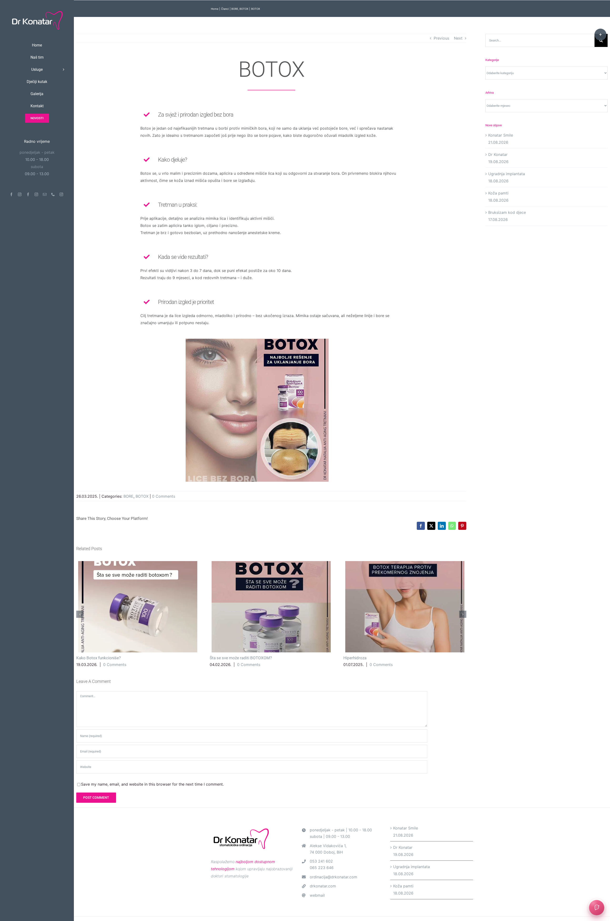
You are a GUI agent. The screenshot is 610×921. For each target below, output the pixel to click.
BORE (128, 496)
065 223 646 (322, 867)
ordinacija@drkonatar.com (333, 877)
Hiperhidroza (404, 606)
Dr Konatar (498, 154)
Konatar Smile (500, 135)
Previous (441, 38)
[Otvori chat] (596, 907)
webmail (317, 895)
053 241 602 (321, 861)
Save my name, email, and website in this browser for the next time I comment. (152, 784)
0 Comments (163, 496)
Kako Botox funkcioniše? (137, 606)
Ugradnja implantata (506, 173)
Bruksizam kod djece (507, 212)
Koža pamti (498, 193)
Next (458, 38)
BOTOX (142, 496)
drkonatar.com (323, 886)
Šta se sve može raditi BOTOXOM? (271, 606)
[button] (79, 614)
